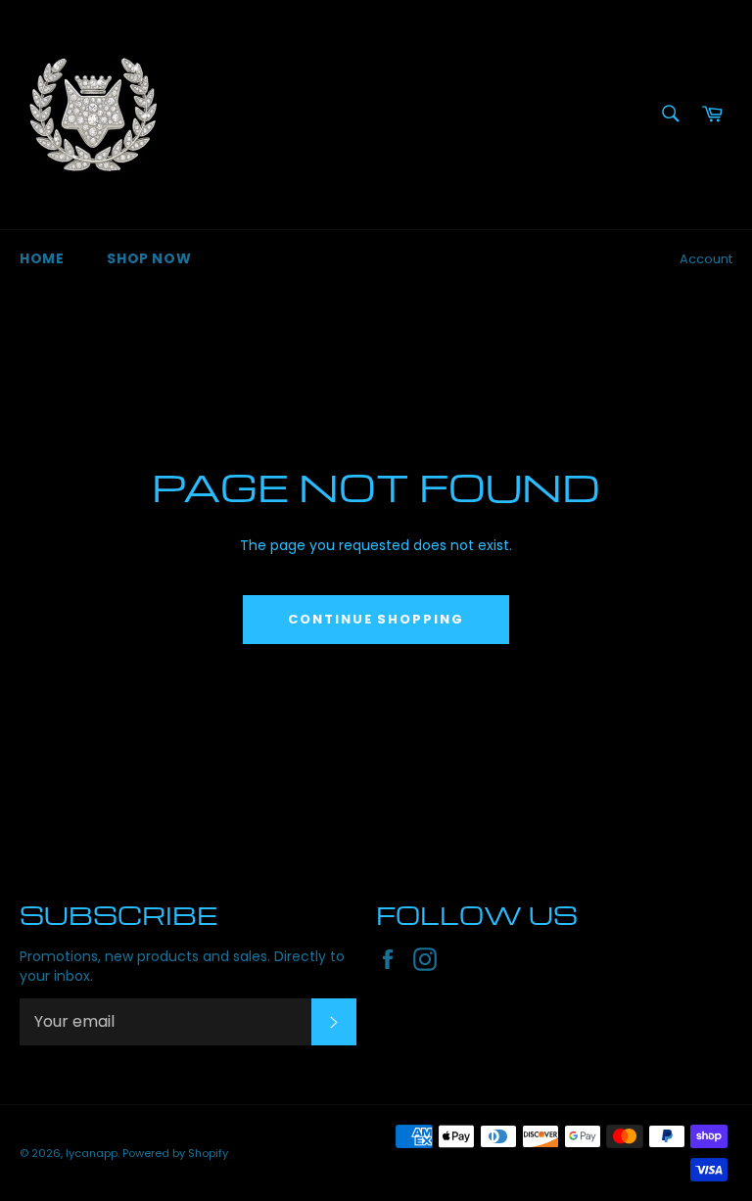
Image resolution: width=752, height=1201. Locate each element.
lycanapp (92, 1153)
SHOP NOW (149, 258)
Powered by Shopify (175, 1153)
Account (706, 259)
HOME (42, 258)
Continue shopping (376, 619)
